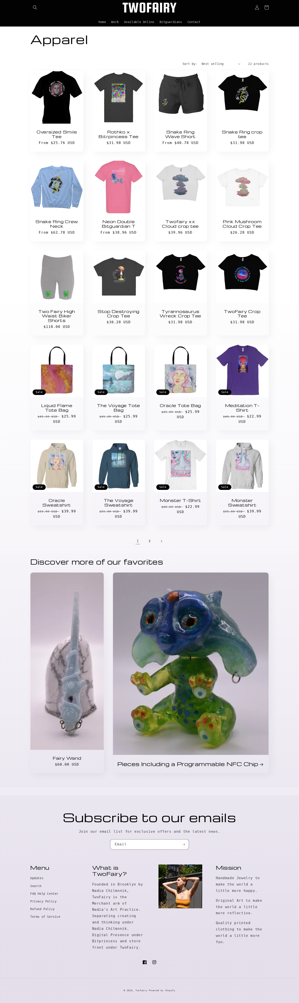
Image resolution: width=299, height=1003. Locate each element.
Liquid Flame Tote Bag (56, 407)
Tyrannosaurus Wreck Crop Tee (180, 313)
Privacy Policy (43, 901)
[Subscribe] (184, 844)
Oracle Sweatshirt (56, 502)
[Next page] (161, 541)
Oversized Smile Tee (57, 134)
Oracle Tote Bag (180, 405)
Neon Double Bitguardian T (118, 223)
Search (36, 886)
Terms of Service (45, 916)
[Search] (35, 7)
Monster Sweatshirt (242, 502)
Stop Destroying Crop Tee (118, 313)
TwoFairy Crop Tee (242, 313)
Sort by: (190, 64)
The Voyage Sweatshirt (119, 502)
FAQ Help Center (44, 893)
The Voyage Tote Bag (118, 407)
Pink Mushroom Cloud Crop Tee (242, 223)
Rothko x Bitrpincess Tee (118, 134)
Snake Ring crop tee (242, 134)
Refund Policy (42, 909)
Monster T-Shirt (180, 500)
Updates (36, 878)
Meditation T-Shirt (242, 407)
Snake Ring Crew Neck (56, 223)
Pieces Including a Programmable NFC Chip (187, 764)
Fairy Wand (67, 758)
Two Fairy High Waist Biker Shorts (56, 316)
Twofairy (141, 990)
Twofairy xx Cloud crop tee (180, 223)
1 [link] (138, 541)
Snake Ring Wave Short (180, 134)
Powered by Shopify (162, 990)
